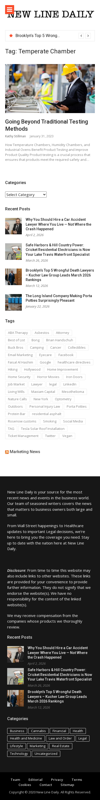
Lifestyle (16, 746)
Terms (77, 779)
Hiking (12, 369)
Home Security (19, 376)
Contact (45, 784)
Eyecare (45, 355)
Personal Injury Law (44, 406)
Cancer (55, 347)
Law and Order (60, 738)
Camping (37, 347)
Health (78, 731)
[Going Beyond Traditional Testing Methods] (50, 88)
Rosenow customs (22, 421)
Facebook (66, 355)
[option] (53, 36)
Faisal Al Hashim (20, 362)
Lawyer (37, 384)
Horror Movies (48, 376)
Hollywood (32, 369)
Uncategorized (46, 753)
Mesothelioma (73, 391)
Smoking (49, 421)
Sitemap (67, 784)
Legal (82, 738)
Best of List (16, 340)
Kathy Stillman (15, 136)
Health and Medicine (26, 738)
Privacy (57, 779)
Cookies (24, 784)
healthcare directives (74, 362)
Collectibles (77, 347)
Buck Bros (15, 347)
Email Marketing (20, 355)
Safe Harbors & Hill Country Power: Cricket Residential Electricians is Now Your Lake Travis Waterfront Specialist (58, 250)
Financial (59, 731)
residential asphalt (46, 413)
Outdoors (15, 406)
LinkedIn (69, 384)
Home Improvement (62, 369)
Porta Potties (77, 406)
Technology (19, 753)
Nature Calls (17, 399)
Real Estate (60, 746)
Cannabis (38, 731)
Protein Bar (16, 413)
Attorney (62, 332)
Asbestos (42, 332)
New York (41, 399)
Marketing (37, 746)
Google (45, 362)
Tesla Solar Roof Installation (43, 428)
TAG (11, 428)
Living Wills (16, 391)
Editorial (35, 779)
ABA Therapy (18, 332)
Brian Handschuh (59, 340)
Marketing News (25, 451)
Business (17, 731)
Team (15, 779)
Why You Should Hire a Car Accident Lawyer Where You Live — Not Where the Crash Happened (58, 224)
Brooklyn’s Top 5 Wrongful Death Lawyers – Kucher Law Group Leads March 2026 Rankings (60, 275)
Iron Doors (74, 376)
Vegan (67, 435)
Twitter (50, 435)
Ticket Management (23, 435)
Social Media (73, 421)
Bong (35, 340)
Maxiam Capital (43, 391)
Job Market (16, 384)
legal (53, 384)
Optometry (63, 399)
